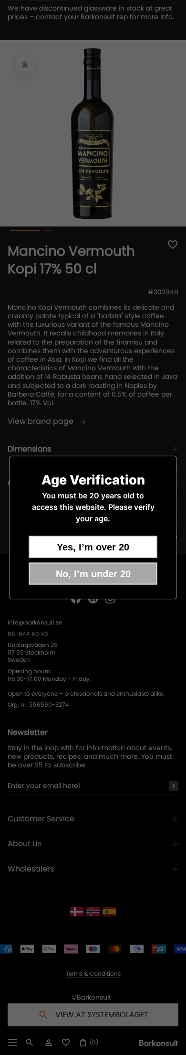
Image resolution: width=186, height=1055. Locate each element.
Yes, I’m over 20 (93, 547)
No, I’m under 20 (93, 574)
